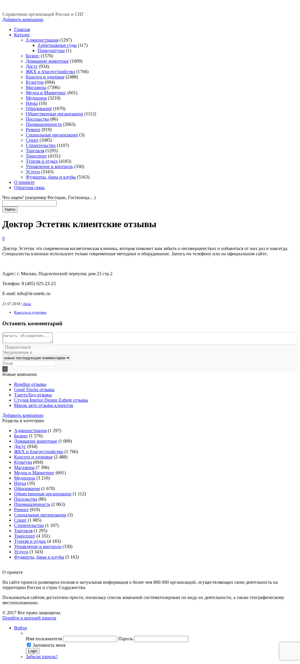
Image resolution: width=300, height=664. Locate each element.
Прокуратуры (51, 50)
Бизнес (33, 55)
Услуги (33, 171)
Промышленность (44, 124)
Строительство (41, 145)
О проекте (24, 182)
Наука (32, 103)
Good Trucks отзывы (34, 389)
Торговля (35, 150)
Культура (35, 82)
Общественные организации (54, 113)
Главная (22, 29)
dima (27, 304)
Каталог (22, 34)
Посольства (37, 119)
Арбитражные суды (57, 45)
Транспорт (36, 155)
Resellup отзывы (30, 384)
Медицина (36, 97)
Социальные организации (52, 134)
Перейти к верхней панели (29, 617)
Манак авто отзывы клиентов (43, 405)
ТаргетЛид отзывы (33, 394)
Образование (39, 108)
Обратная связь (29, 187)
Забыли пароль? (42, 656)
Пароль (125, 638)
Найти (10, 209)
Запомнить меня (49, 645)
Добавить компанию (22, 19)
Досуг (32, 66)
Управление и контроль (49, 166)
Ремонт (33, 129)
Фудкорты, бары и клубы (51, 176)
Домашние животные (47, 61)
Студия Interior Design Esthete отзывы (51, 400)
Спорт (32, 140)
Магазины (36, 87)
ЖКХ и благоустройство (50, 71)
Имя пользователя (44, 638)
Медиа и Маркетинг (46, 92)
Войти (20, 627)
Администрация (42, 39)
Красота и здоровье (45, 76)
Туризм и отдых (42, 161)
